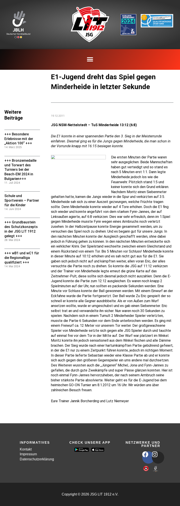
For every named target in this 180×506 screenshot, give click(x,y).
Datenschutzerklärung (37, 459)
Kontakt (26, 449)
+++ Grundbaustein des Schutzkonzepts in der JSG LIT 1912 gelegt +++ (21, 229)
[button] (90, 60)
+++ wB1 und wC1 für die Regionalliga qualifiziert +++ (21, 257)
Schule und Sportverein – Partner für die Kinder (21, 200)
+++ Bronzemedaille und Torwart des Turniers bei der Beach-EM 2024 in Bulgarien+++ (20, 169)
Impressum (28, 454)
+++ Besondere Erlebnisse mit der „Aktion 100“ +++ (18, 138)
